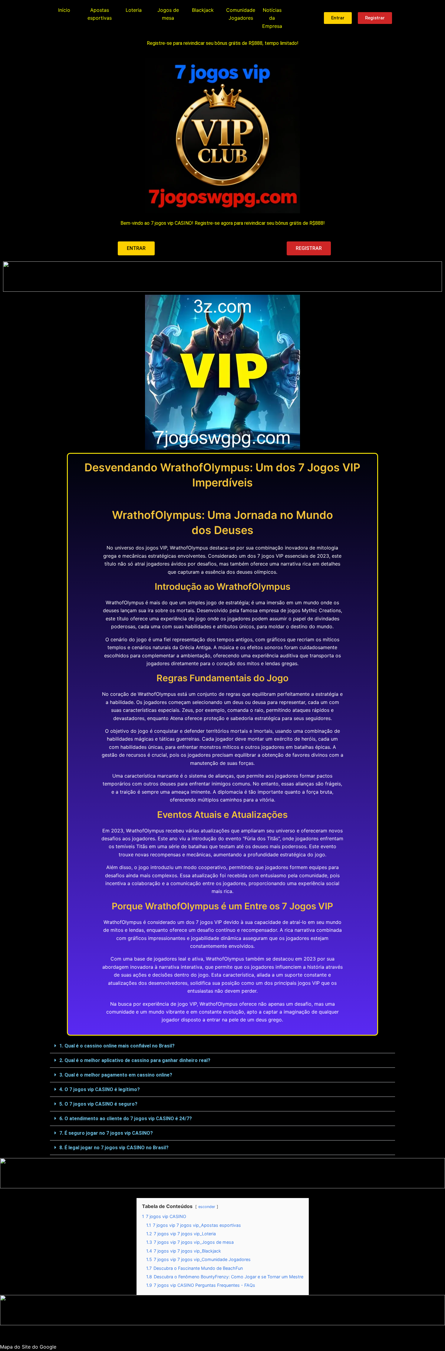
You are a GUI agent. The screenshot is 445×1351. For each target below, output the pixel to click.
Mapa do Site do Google (28, 1347)
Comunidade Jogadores (240, 14)
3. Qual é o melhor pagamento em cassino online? (115, 1075)
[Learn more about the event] (222, 276)
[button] (222, 1046)
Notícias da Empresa (272, 18)
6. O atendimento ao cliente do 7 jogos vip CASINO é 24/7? (125, 1118)
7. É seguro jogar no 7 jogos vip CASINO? (106, 1133)
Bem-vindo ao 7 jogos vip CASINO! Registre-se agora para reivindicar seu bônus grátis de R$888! (222, 223)
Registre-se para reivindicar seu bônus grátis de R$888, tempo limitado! (222, 43)
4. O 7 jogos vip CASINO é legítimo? (99, 1089)
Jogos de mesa (168, 14)
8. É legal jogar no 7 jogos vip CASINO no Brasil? (114, 1147)
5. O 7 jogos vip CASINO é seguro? (98, 1104)
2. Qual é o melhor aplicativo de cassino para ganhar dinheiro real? (134, 1060)
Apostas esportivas (99, 14)
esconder (206, 1206)
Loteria (134, 10)
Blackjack (203, 10)
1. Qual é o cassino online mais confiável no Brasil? (117, 1046)
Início (64, 10)
